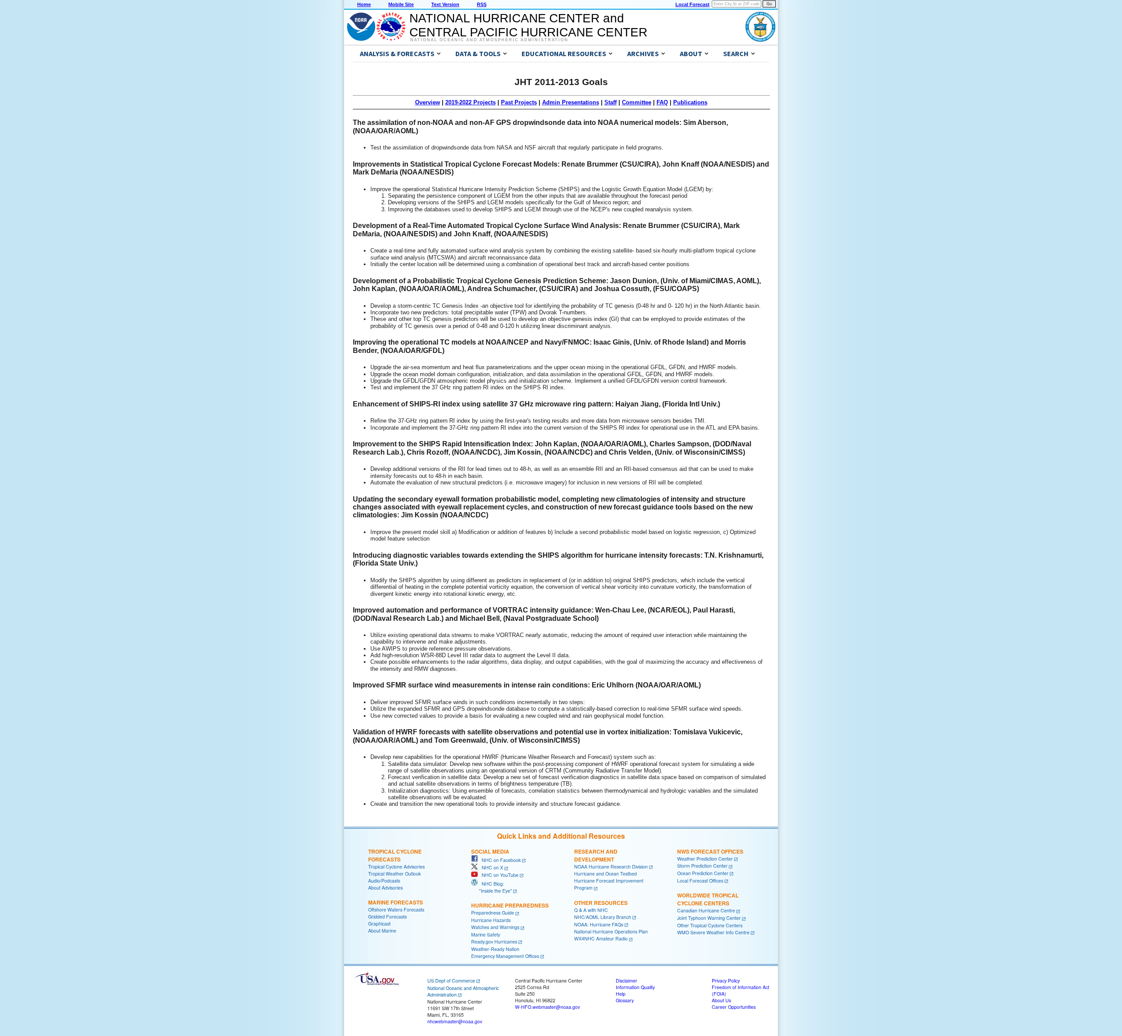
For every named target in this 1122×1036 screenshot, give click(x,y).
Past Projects (519, 102)
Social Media (490, 851)
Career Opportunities (734, 1007)
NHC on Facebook (499, 860)
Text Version (445, 4)
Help (620, 993)
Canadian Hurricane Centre (706, 910)
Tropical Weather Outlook (394, 873)
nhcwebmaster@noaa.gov (454, 1021)
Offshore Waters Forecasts (396, 909)
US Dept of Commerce (451, 980)
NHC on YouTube (498, 875)
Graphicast (379, 923)
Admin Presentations (570, 102)
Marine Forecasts (395, 902)
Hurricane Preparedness (510, 905)
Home (364, 4)
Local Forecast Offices (700, 880)
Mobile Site (401, 4)
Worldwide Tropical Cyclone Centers (708, 899)
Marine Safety (485, 934)
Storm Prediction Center (702, 865)
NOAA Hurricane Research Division (611, 866)
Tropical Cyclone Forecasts (395, 855)
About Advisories (385, 887)
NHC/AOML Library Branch (602, 917)
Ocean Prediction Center (702, 873)
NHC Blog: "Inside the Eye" (491, 887)
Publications (690, 102)
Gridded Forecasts (387, 916)
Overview (427, 102)
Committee (636, 102)
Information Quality (635, 987)
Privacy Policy (726, 980)
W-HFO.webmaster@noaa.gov (547, 1007)
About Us (721, 1000)
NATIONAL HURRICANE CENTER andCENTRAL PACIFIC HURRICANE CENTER (528, 25)
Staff (610, 102)
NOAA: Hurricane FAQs (598, 924)
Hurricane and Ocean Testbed (605, 873)
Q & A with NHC (591, 910)
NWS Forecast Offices (710, 851)
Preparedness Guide (492, 912)
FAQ (662, 102)
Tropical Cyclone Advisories (396, 866)
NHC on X (490, 867)
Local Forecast (692, 4)
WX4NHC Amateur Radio (601, 938)
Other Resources (601, 903)
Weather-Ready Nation (495, 949)
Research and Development (596, 855)
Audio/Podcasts (384, 880)
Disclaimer (626, 980)
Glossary (625, 1000)
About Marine (382, 930)
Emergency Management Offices (505, 956)
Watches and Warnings (495, 927)
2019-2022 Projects (470, 102)
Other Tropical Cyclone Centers (709, 925)
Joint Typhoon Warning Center (709, 918)
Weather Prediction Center (705, 858)
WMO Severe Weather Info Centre (713, 932)
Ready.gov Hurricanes (494, 941)
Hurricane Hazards (491, 920)
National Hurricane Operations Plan (611, 931)
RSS (481, 4)
